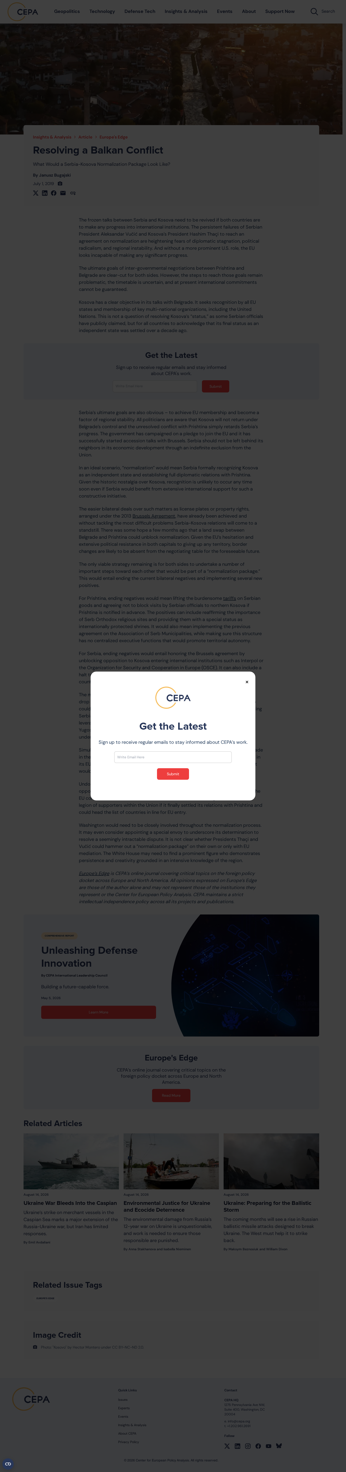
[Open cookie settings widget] (8, 1464)
